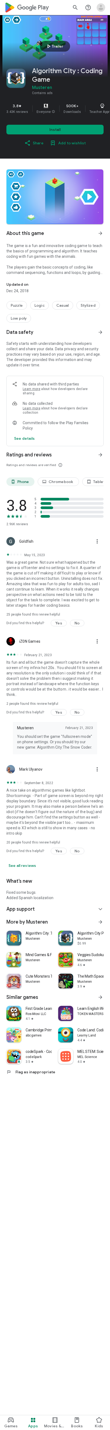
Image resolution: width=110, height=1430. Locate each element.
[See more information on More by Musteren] (100, 922)
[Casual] (62, 305)
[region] (55, 109)
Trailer (54, 46)
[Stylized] (88, 305)
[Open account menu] (101, 7)
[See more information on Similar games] (100, 997)
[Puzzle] (16, 305)
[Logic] (39, 305)
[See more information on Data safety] (100, 332)
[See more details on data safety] (24, 438)
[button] (53, 112)
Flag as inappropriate (30, 1072)
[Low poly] (18, 318)
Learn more (31, 389)
